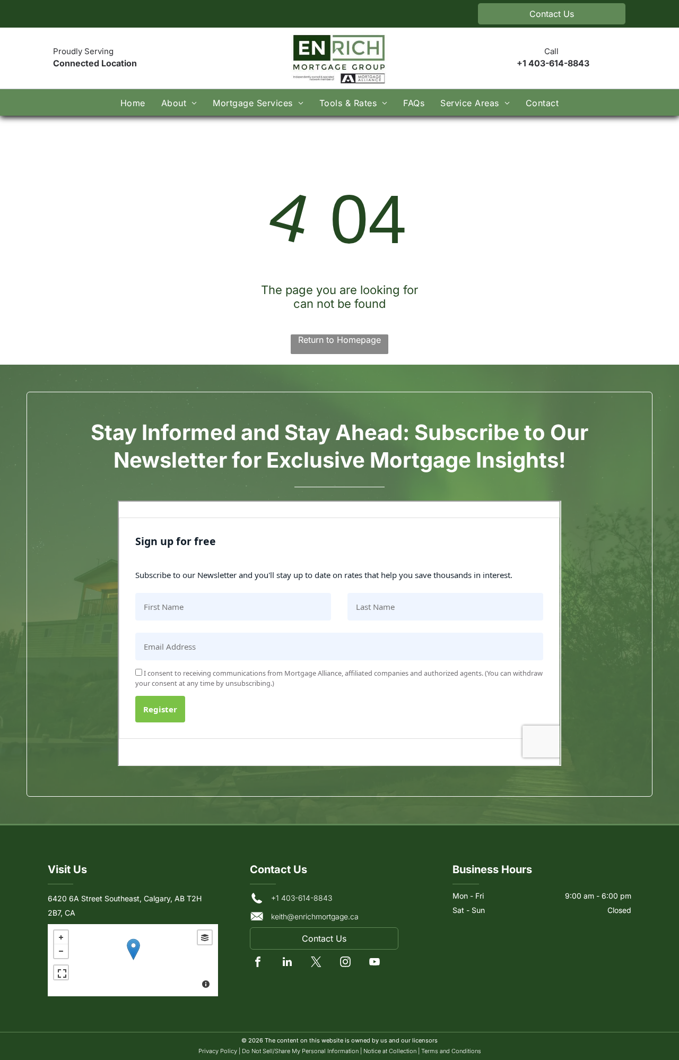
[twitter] (316, 963)
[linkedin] (287, 963)
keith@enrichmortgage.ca (315, 916)
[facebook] (258, 963)
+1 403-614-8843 (553, 63)
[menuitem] (132, 102)
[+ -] (133, 960)
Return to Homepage (339, 339)
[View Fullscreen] (61, 972)
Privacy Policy (217, 1051)
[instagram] (345, 963)
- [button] (61, 951)
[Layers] (205, 937)
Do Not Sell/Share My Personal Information (300, 1051)
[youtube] (374, 963)
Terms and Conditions (451, 1051)
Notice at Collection (389, 1051)
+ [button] (61, 937)
